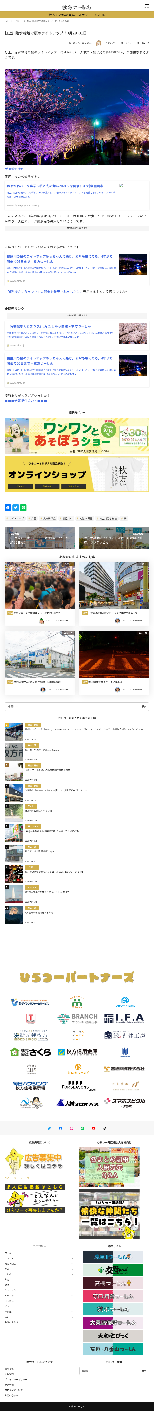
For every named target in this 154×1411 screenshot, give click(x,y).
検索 (144, 706)
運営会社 (9, 1384)
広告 (7, 1316)
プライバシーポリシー (16, 1379)
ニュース (145, 43)
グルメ (8, 1268)
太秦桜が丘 (49, 518)
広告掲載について (14, 1390)
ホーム (8, 1252)
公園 (33, 518)
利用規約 (9, 1374)
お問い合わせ (11, 1322)
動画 (7, 1284)
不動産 (8, 1311)
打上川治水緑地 (108, 518)
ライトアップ (16, 518)
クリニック (10, 1290)
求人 (7, 1306)
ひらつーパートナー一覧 (17, 1178)
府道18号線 (85, 518)
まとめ (8, 1274)
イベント (129, 43)
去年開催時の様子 (14, 168)
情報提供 (9, 1368)
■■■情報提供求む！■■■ (26, 400)
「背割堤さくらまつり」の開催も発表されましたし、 (44, 291)
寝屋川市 (67, 518)
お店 (7, 1279)
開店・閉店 (10, 1263)
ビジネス (9, 1300)
